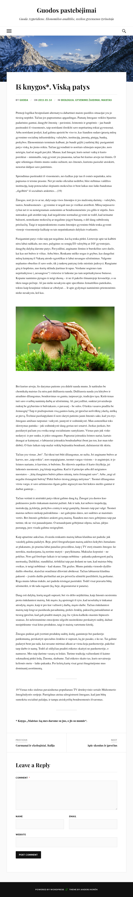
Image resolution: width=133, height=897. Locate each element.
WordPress (57, 889)
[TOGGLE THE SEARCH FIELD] (123, 31)
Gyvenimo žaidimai (87, 100)
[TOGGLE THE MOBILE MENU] (9, 31)
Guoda (24, 100)
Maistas (106, 100)
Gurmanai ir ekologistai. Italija (35, 745)
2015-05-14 (45, 100)
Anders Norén (89, 889)
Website (21, 834)
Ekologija (67, 100)
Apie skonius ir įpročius (102, 745)
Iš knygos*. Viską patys (53, 86)
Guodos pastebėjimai (66, 10)
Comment (23, 777)
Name (19, 816)
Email (72, 816)
